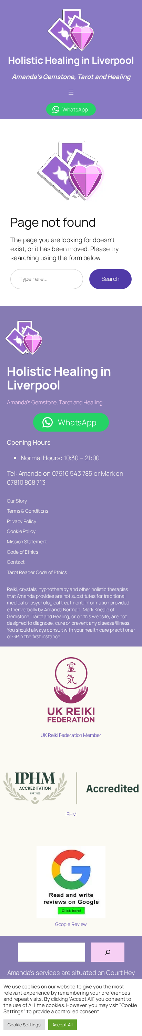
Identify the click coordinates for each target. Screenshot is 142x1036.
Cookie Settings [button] (24, 1025)
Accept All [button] (62, 1025)
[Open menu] (71, 92)
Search (110, 279)
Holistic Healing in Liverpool (71, 60)
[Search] (107, 952)
